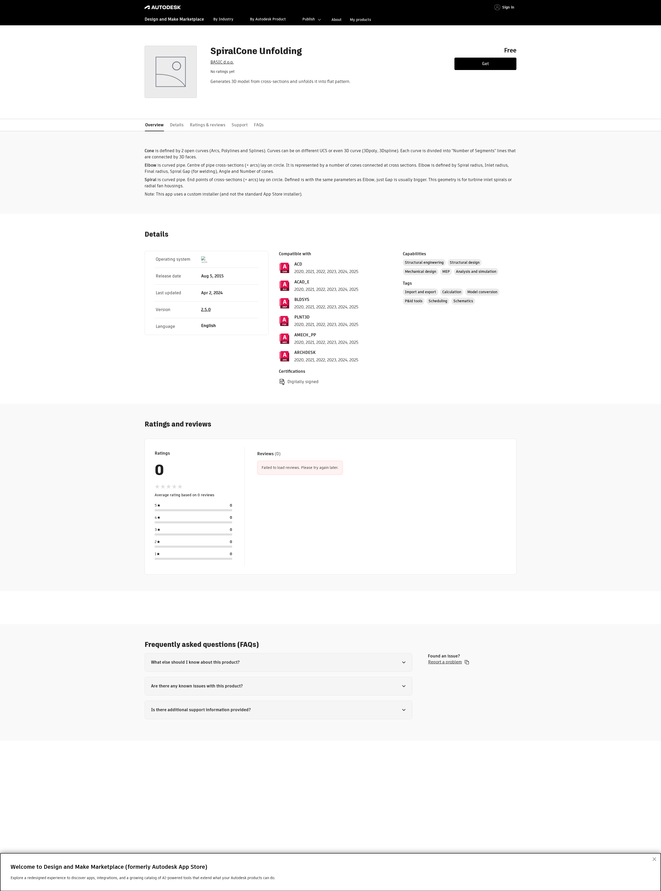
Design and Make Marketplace (174, 19)
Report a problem (445, 662)
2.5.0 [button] (206, 310)
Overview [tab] (154, 125)
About (337, 19)
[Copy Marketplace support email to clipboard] (466, 662)
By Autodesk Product (268, 19)
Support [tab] (240, 125)
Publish (308, 19)
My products (360, 19)
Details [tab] (177, 125)
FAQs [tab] (259, 125)
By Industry (223, 19)
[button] (278, 662)
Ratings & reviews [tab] (207, 125)
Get (485, 64)
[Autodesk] (163, 7)
